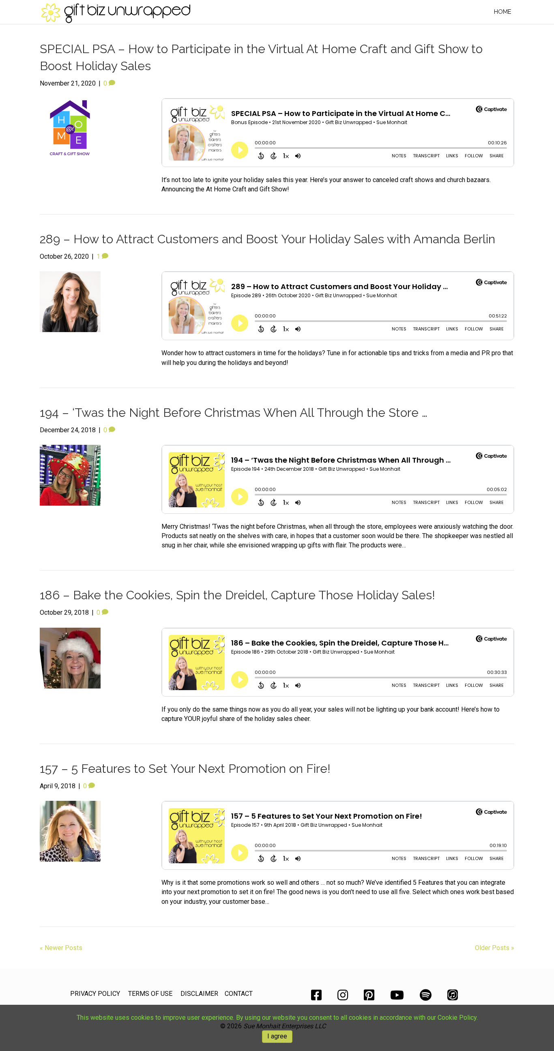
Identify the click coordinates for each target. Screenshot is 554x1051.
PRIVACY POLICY (95, 993)
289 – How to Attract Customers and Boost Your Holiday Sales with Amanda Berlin (267, 239)
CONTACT (239, 993)
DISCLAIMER (199, 993)
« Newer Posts (61, 948)
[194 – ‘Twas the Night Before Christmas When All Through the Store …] (70, 474)
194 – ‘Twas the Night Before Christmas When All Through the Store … (233, 412)
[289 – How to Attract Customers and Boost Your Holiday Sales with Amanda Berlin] (70, 301)
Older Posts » (494, 948)
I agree (277, 1036)
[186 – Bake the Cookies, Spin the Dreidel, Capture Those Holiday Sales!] (70, 657)
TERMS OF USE (150, 993)
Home (502, 11)
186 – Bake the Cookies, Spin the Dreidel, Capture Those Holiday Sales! (237, 595)
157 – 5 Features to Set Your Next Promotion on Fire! (185, 768)
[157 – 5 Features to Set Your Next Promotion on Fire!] (70, 830)
